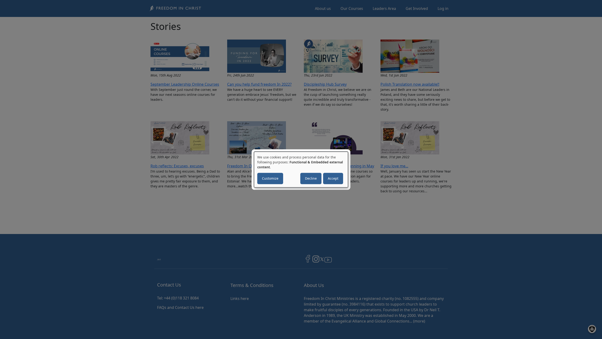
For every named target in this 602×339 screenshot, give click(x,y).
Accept (333, 178)
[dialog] (301, 169)
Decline (311, 178)
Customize (270, 178)
